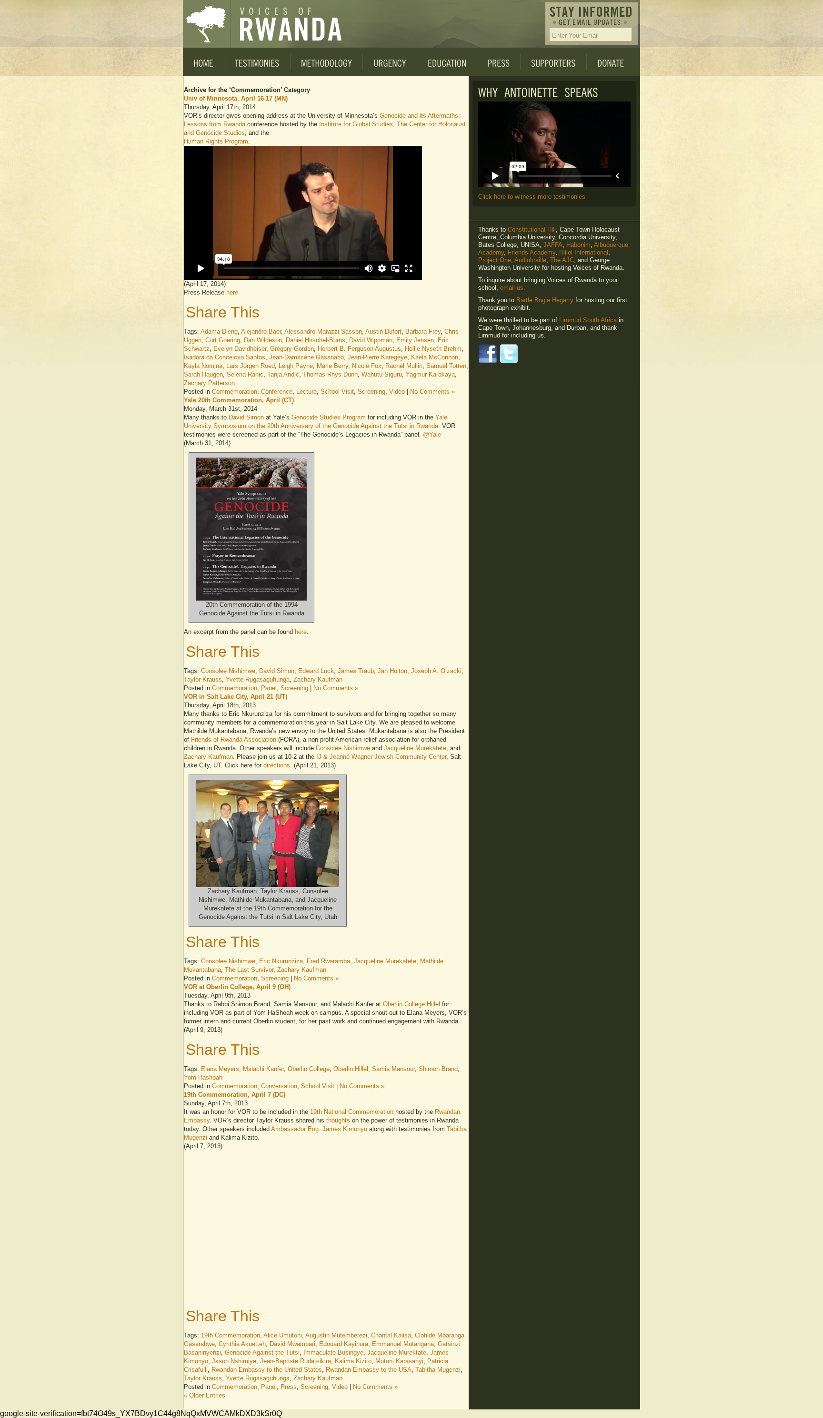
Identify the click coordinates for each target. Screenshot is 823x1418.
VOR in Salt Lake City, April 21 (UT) (235, 696)
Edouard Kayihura (343, 1343)
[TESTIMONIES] (257, 62)
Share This (223, 312)
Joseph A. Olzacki (436, 670)
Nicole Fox (366, 365)
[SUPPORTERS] (554, 62)
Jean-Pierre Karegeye (377, 357)
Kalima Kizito (353, 1361)
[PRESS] (499, 62)
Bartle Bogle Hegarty (544, 300)
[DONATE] (611, 62)
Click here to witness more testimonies (531, 196)
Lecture (306, 391)
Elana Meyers (220, 1068)
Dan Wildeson (263, 340)
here (232, 292)
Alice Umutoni (282, 1335)
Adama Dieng (219, 331)
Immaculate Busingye (333, 1352)
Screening (371, 391)
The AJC (562, 260)
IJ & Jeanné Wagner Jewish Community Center (381, 756)
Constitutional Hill (532, 229)
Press (289, 1386)
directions (276, 765)
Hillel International (583, 252)
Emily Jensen (415, 340)
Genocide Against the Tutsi (262, 1352)
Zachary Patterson (209, 383)
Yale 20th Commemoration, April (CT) (239, 400)
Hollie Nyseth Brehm (433, 348)
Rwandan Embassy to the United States (266, 1369)
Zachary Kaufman (317, 679)
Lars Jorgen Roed (250, 365)
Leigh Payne (296, 365)
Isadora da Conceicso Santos (224, 357)
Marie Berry (332, 365)
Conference (276, 391)
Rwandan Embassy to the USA (369, 1369)
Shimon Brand (438, 1068)
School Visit (337, 391)
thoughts (338, 1120)
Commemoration (234, 391)
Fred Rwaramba (328, 961)
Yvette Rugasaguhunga (258, 679)
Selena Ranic (245, 374)
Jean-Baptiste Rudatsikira (295, 1361)
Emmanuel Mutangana (403, 1343)
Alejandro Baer (261, 331)
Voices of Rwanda (207, 24)
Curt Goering (222, 340)
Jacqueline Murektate (396, 1352)
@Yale (432, 434)
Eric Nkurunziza (281, 961)
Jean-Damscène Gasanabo (306, 357)
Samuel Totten (446, 365)
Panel (269, 688)
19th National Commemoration (351, 1111)
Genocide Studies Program (328, 417)
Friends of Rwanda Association (233, 739)
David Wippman (370, 340)
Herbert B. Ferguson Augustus (359, 348)
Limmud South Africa (588, 320)
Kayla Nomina (203, 365)
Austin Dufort (383, 331)
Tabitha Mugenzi (438, 1369)
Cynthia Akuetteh (242, 1343)
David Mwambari (292, 1343)
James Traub (356, 670)
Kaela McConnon (434, 357)
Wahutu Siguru (381, 374)
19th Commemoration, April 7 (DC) (234, 1094)
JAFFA (552, 244)
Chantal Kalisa (391, 1335)
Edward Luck (316, 670)
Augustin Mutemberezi (336, 1335)
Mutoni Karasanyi (399, 1361)
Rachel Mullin (403, 365)
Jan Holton (392, 670)
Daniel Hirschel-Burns (315, 340)
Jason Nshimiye (234, 1361)
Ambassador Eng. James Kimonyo (319, 1128)
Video (397, 391)
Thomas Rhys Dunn (330, 374)
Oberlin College (309, 1068)
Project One (494, 260)
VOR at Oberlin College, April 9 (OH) (237, 986)
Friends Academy (531, 252)
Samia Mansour (393, 1068)
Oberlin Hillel (350, 1068)
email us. (512, 287)
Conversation (279, 1086)
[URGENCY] (390, 62)
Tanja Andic (283, 374)
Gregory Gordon (292, 348)
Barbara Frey (423, 331)
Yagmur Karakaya (430, 374)
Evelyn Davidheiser (239, 348)
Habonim (578, 244)
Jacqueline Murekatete (415, 748)
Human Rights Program (216, 141)
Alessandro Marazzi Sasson (323, 331)
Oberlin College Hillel (411, 1004)
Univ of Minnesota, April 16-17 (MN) (236, 98)
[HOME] (203, 62)
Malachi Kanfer (263, 1068)
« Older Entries (204, 1395)
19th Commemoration (230, 1335)
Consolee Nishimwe (228, 670)
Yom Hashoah (203, 1077)
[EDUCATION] (447, 62)
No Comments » (432, 391)
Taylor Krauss (203, 679)
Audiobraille (530, 260)
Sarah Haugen (203, 374)
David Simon (246, 417)
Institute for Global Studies (356, 124)
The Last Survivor (249, 969)
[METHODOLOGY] (327, 62)
